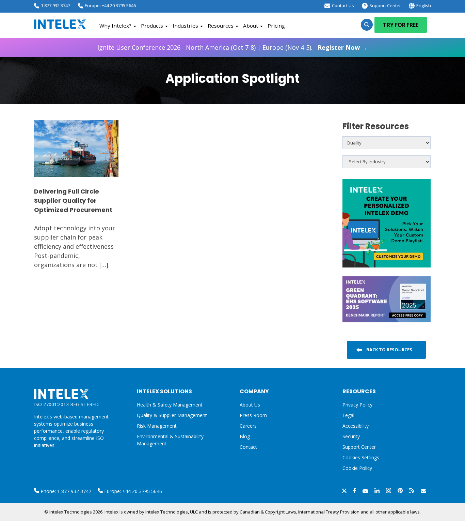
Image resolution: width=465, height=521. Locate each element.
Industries (185, 25)
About (250, 25)
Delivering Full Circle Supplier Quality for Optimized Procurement (73, 200)
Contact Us (343, 5)
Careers (248, 426)
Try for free (400, 25)
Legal (348, 415)
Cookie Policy (357, 468)
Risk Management (157, 426)
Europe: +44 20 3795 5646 (110, 5)
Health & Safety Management (170, 404)
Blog (245, 436)
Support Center (385, 5)
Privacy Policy (357, 404)
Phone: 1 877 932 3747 (65, 491)
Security (351, 436)
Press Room (253, 415)
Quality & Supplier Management (172, 415)
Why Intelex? (115, 25)
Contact (248, 447)
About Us (250, 404)
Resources (221, 25)
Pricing (276, 25)
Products (152, 25)
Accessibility (355, 426)
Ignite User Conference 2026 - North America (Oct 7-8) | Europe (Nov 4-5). (232, 47)
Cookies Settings (360, 458)
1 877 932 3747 (55, 5)
